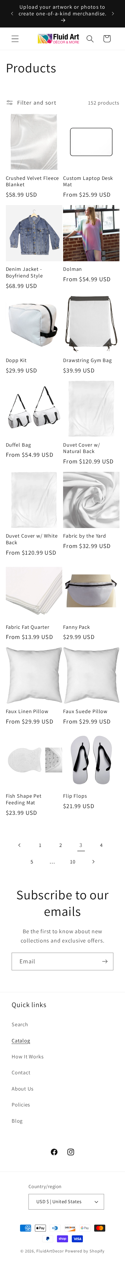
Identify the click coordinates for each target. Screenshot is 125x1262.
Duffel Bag (18, 445)
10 (73, 861)
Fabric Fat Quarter (27, 627)
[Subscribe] (105, 961)
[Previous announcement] (12, 13)
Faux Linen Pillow (27, 711)
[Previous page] (20, 845)
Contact (21, 1072)
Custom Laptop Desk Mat (88, 181)
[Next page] (93, 862)
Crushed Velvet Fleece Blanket (32, 181)
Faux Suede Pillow (85, 711)
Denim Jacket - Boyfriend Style (24, 272)
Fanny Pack (76, 627)
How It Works (28, 1056)
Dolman (72, 269)
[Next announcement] (113, 13)
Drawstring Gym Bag (87, 360)
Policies (21, 1104)
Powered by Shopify (85, 1251)
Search (20, 1024)
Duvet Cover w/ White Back (32, 539)
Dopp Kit (16, 360)
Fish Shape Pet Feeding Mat (24, 799)
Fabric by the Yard (84, 536)
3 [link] (81, 845)
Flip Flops (75, 796)
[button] (15, 38)
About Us (23, 1088)
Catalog (21, 1040)
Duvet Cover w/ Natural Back (81, 448)
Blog (17, 1120)
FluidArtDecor (50, 1251)
